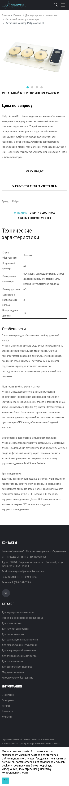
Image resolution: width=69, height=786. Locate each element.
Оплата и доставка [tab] (42, 212)
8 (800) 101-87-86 (21, 582)
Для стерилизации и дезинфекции (19, 645)
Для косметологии (12, 623)
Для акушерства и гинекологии (41, 15)
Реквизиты (7, 711)
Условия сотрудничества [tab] (34, 218)
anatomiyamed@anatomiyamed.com (26, 571)
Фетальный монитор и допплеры (22, 19)
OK (5, 780)
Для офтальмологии (12, 661)
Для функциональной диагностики (19, 655)
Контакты (7, 716)
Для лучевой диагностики (15, 628)
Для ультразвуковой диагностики (19, 650)
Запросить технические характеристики (34, 186)
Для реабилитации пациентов (17, 666)
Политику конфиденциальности (26, 770)
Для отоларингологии (13, 634)
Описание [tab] (20, 212)
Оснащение (8, 700)
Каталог (17, 15)
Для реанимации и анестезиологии (20, 639)
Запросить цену (34, 171)
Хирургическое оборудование (17, 677)
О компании (8, 694)
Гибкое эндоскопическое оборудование (22, 617)
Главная (6, 15)
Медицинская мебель (13, 672)
